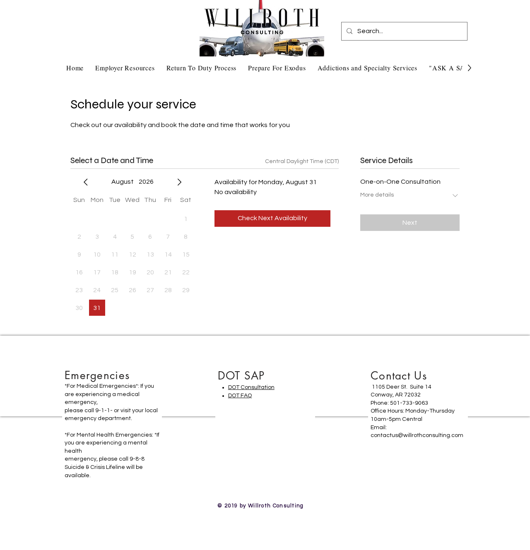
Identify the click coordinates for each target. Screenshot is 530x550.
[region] (112, 428)
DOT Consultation (251, 387)
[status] (302, 161)
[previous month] (86, 182)
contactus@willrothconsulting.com (417, 435)
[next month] (179, 182)
